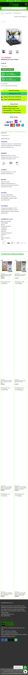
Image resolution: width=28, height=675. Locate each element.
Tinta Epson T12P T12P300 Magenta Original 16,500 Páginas (6, 275)
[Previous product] (5, 22)
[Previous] (3, 37)
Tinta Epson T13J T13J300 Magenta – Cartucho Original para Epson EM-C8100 (20, 487)
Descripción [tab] (4, 132)
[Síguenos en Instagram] (5, 639)
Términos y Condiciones (8, 671)
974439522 (19, 1)
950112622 (11, 1)
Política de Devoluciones (12, 669)
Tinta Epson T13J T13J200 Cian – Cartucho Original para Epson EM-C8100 (7, 594)
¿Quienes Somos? (19, 670)
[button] (2, 4)
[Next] (25, 37)
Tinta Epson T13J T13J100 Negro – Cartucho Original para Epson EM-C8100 (20, 594)
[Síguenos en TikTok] (9, 639)
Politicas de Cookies (9, 670)
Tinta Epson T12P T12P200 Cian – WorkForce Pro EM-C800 (6, 381)
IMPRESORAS (8, 13)
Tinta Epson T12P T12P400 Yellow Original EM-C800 (20, 275)
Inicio (2, 13)
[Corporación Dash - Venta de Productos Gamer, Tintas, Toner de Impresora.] (14, 4)
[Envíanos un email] (12, 639)
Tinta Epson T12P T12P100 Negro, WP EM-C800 (20, 381)
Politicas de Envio (23, 669)
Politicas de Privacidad (20, 671)
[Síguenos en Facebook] (2, 639)
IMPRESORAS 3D (17, 13)
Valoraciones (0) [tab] (5, 135)
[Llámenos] (15, 639)
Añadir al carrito (7, 69)
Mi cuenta (3, 669)
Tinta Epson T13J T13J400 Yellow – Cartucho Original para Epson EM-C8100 (6, 487)
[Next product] (2, 22)
